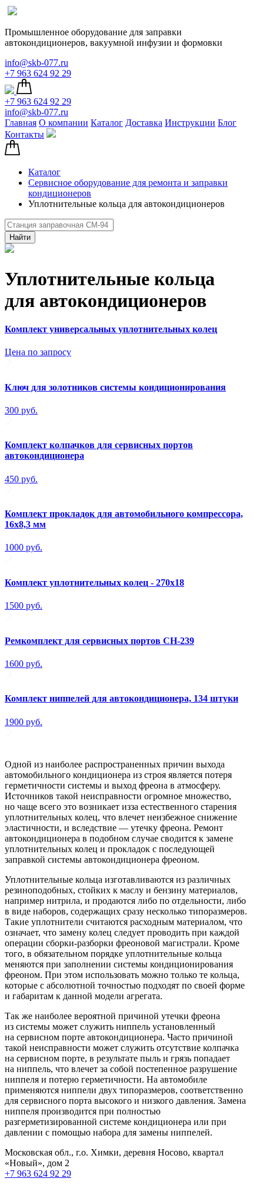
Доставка (143, 123)
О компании (63, 123)
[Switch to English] (12, 12)
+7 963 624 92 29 (38, 73)
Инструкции (190, 123)
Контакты (24, 134)
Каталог (107, 123)
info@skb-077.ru (36, 63)
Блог (227, 123)
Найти (20, 237)
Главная (20, 123)
